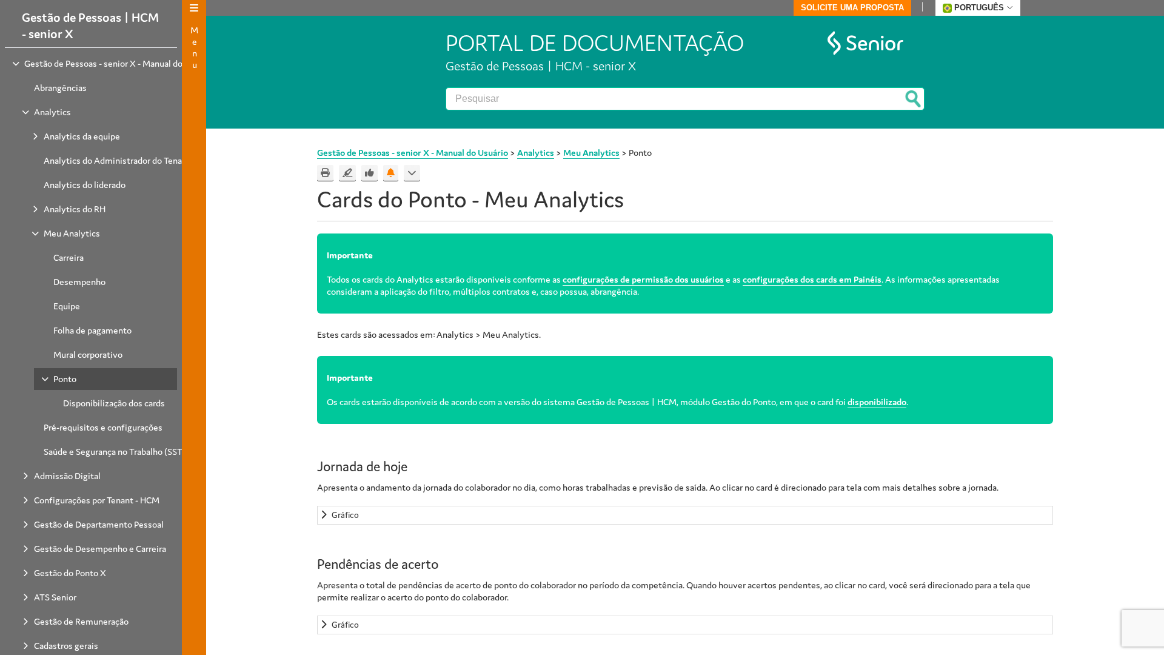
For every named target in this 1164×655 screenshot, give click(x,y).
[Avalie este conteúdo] (369, 173)
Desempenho (79, 281)
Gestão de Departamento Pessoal (99, 524)
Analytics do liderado (84, 184)
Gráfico (345, 514)
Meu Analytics (72, 233)
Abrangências (60, 87)
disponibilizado (877, 402)
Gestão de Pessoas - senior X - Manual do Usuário (119, 63)
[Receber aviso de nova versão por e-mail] (390, 173)
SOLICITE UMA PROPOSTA (852, 7)
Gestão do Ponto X (70, 573)
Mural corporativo (87, 354)
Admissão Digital (67, 476)
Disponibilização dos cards (114, 403)
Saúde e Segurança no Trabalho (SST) (115, 451)
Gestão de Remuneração (81, 621)
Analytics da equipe (82, 136)
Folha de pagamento (92, 330)
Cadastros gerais (66, 645)
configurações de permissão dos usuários (643, 279)
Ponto (64, 379)
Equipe (66, 306)
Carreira (68, 257)
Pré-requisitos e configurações (103, 427)
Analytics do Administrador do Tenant (117, 160)
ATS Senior (55, 597)
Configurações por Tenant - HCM (96, 500)
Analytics (52, 112)
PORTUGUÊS (979, 7)
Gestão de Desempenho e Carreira (100, 548)
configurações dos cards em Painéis (812, 279)
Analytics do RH (74, 209)
